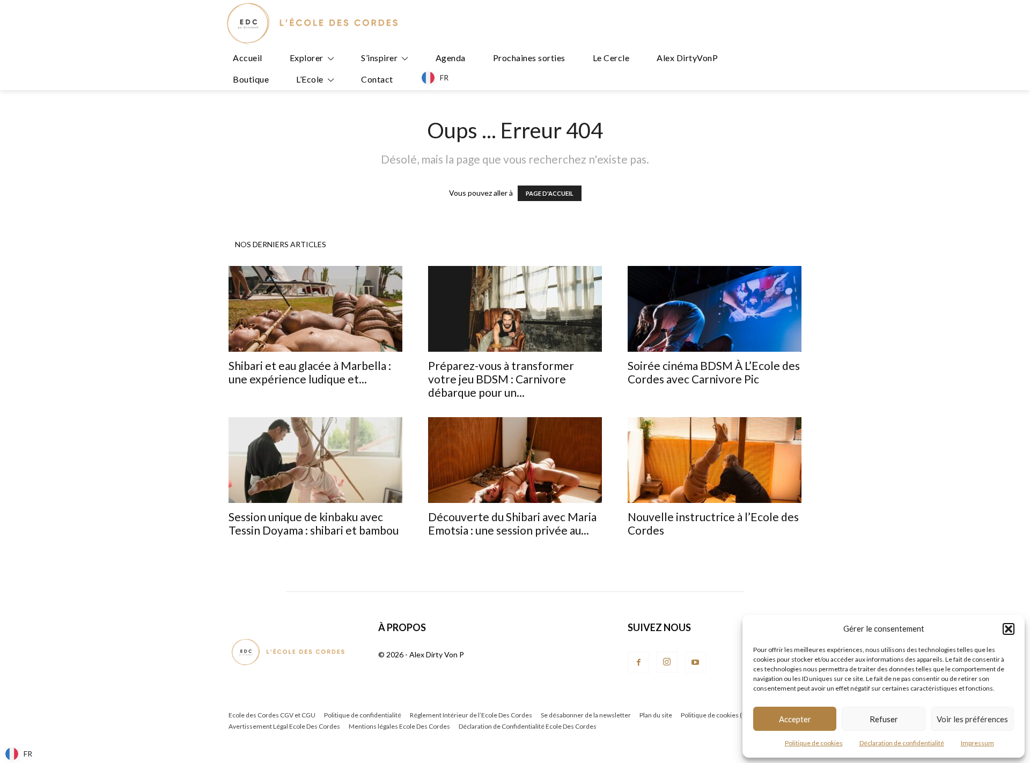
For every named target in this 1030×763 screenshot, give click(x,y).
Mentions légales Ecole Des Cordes (399, 726)
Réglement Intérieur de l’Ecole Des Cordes (471, 715)
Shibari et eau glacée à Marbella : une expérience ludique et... (310, 372)
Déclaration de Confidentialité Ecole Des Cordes (528, 726)
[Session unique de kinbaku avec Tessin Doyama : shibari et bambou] (315, 460)
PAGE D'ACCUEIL (549, 193)
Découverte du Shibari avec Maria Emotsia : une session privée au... (512, 523)
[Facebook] (638, 662)
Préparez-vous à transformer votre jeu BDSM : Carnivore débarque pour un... (501, 379)
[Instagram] (667, 662)
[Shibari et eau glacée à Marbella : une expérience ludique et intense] (315, 309)
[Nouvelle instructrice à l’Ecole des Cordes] (714, 460)
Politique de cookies (814, 743)
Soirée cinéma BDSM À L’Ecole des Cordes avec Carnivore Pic (714, 372)
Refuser (884, 719)
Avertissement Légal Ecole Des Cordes (284, 726)
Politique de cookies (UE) (717, 715)
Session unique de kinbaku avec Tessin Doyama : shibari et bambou (314, 523)
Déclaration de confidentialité (901, 743)
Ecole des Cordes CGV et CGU (272, 715)
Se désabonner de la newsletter (586, 715)
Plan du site (655, 715)
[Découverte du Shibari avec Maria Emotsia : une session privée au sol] (515, 460)
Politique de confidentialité (362, 715)
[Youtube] (695, 662)
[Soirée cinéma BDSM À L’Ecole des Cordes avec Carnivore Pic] (714, 309)
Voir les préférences (972, 719)
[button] (1008, 629)
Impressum (977, 743)
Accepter (795, 719)
